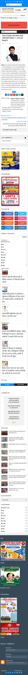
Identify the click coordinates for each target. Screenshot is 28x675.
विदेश (3, 262)
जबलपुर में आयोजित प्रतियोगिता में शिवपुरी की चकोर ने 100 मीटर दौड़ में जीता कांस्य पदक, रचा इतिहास (17, 484)
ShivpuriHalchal (9, 660)
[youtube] (20, 1)
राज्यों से (4, 260)
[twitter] (5, 1)
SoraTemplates (10, 670)
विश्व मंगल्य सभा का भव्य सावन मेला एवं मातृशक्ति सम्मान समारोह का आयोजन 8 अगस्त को (13, 371)
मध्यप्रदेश (4, 254)
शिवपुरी (4, 265)
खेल (3, 244)
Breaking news (6, 241)
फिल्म (3, 252)
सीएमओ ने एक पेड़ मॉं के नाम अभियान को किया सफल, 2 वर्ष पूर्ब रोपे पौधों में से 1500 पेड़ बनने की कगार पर (17, 458)
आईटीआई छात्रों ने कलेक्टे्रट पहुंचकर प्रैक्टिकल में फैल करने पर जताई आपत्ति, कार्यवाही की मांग (16, 439)
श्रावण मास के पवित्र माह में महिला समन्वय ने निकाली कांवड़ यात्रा (13, 279)
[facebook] (7, 1)
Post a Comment (7, 140)
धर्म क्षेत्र (4, 249)
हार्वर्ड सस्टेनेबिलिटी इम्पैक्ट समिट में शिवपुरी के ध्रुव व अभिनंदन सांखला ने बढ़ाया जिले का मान (14, 334)
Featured (21, 384)
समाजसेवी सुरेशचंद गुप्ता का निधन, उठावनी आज (17, 444)
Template (24, 670)
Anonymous (8, 647)
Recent (7, 384)
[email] (17, 1)
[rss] (15, 1)
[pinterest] (22, 1)
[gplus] (10, 1)
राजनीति (4, 257)
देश (3, 247)
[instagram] (13, 1)
